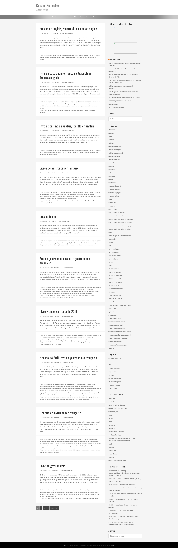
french (76, 245)
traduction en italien (115, 341)
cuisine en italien (114, 156)
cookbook (55, 245)
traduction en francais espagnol (119, 335)
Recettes (92, 110)
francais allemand (72, 192)
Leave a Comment (68, 33)
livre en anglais (45, 57)
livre (90, 104)
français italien (90, 295)
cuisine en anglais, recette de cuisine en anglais (68, 28)
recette (86, 110)
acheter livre (52, 200)
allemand (59, 200)
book (54, 55)
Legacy (76, 545)
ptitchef (111, 457)
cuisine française (53, 397)
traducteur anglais (81, 57)
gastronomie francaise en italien (57, 198)
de (49, 295)
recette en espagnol (53, 293)
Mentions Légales (114, 382)
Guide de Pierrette (114, 378)
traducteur (43, 112)
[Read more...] (94, 94)
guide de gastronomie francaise (78, 104)
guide (99, 240)
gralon (110, 415)
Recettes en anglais (68, 57)
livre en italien (51, 393)
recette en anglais (56, 57)
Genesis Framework (86, 545)
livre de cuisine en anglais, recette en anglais (67, 125)
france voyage (113, 412)
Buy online (112, 372)
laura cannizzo (113, 488)
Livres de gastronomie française (59, 167)
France (52, 194)
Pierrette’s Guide (114, 385)
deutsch (111, 166)
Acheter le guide (114, 368)
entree (110, 173)
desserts (111, 163)
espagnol (71, 450)
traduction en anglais (77, 106)
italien (98, 450)
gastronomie (75, 110)
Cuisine (74, 200)
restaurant (112, 308)
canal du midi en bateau (116, 405)
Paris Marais (112, 454)
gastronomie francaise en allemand (51, 196)
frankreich (112, 202)
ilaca (110, 421)
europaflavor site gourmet (117, 408)
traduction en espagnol (116, 328)
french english (83, 245)
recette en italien (66, 293)
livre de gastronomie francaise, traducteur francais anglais (65, 75)
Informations (72, 198)
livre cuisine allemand (116, 107)
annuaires (112, 398)
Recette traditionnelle (78, 293)
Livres (81, 110)
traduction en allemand (116, 322)
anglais (49, 55)
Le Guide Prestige (114, 435)
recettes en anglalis (80, 395)
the (95, 245)
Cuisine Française (47, 5)
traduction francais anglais (48, 154)
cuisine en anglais (68, 55)
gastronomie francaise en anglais (57, 104)
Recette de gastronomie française (60, 412)
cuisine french (48, 216)
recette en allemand (88, 291)
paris (110, 265)
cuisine (59, 55)
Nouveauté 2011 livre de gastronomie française (68, 357)
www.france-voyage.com (117, 460)
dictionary (112, 169)
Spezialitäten (112, 315)
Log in (113, 545)
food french (112, 183)
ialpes (110, 418)
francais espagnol (94, 192)
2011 (49, 342)
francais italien (44, 194)
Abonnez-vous (115, 59)
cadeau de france (114, 358)
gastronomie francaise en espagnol (81, 289)
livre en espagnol (114, 255)
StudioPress (98, 545)
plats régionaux (113, 269)
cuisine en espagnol (115, 153)
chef (69, 200)
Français (77, 450)
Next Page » (54, 508)
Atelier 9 (111, 402)
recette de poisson (115, 272)
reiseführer (112, 302)
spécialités (112, 312)
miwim (110, 444)
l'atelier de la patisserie (116, 431)
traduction (63, 203)
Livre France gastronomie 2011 (58, 311)
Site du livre (112, 388)
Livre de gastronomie (52, 465)
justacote (111, 425)
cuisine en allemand (59, 192)
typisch (111, 348)
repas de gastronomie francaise (119, 305)
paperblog (112, 450)
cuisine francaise (114, 159)
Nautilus (111, 499)
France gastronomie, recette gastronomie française (65, 260)
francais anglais (80, 55)
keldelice (111, 428)
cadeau (49, 384)
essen (110, 179)
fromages (111, 206)
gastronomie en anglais (92, 55)
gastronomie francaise (86, 194)
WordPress (106, 545)
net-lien (111, 447)
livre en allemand (74, 390)
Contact (111, 375)
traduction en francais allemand (119, 332)
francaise (67, 110)
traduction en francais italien (118, 338)
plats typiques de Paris (127, 484)
